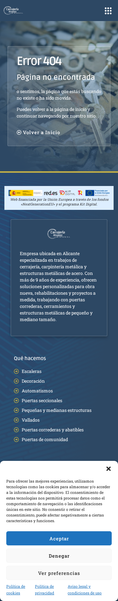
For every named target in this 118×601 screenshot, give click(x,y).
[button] (108, 469)
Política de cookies (15, 589)
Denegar (59, 556)
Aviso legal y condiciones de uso (85, 589)
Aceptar (59, 538)
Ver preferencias (59, 573)
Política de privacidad (44, 589)
